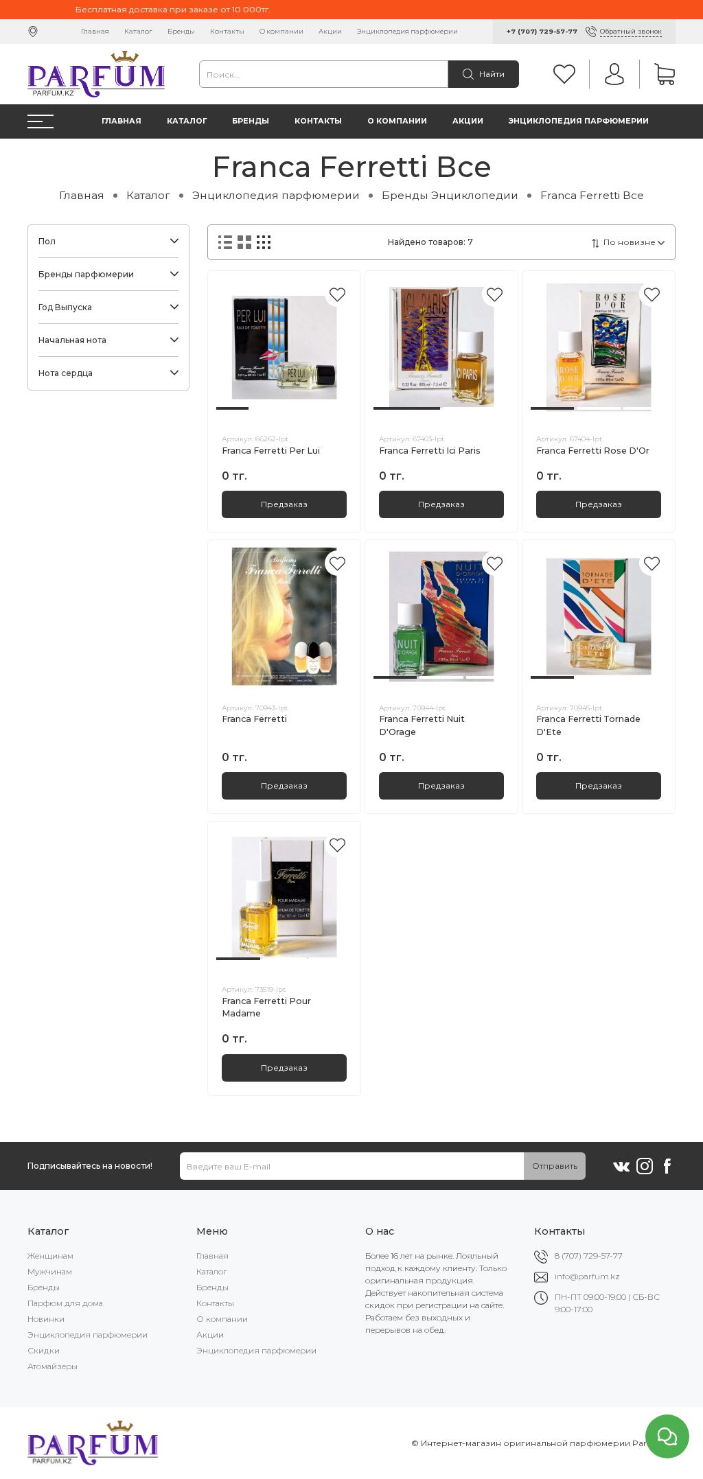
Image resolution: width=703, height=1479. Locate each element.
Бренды (181, 31)
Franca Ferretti (254, 719)
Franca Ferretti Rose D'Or (592, 450)
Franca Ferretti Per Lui (271, 450)
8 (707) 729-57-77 (589, 1255)
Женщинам (50, 1255)
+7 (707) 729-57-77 (542, 31)
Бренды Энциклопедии (450, 195)
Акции (330, 31)
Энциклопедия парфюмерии (407, 31)
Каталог (138, 31)
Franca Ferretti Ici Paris (430, 450)
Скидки (43, 1350)
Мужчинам (49, 1271)
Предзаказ (284, 504)
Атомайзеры (52, 1366)
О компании (281, 31)
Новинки (46, 1319)
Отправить (554, 1166)
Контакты (227, 31)
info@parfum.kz (587, 1276)
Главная (95, 31)
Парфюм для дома (65, 1303)
